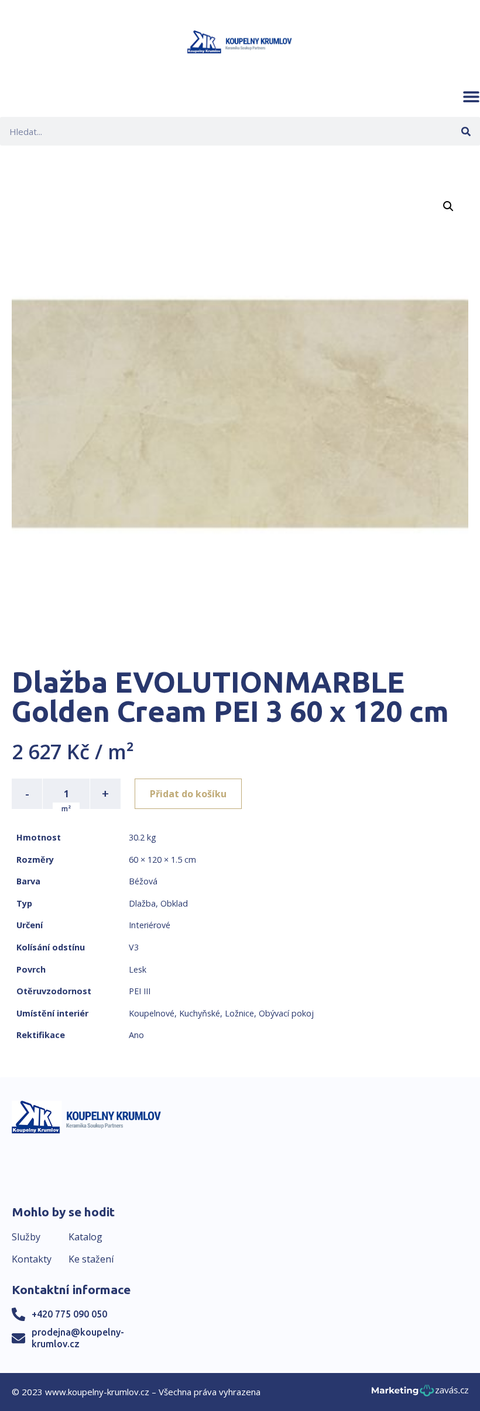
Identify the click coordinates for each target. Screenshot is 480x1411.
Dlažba (142, 903)
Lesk (137, 969)
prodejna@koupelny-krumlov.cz (78, 1337)
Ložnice (239, 1013)
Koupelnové (151, 1013)
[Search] (465, 131)
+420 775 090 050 (69, 1314)
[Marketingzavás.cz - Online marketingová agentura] (420, 1394)
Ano (136, 1034)
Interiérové (149, 925)
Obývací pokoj (286, 1013)
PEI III (139, 991)
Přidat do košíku (188, 793)
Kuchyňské (199, 1013)
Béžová (143, 881)
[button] (471, 96)
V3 (134, 947)
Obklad (174, 903)
